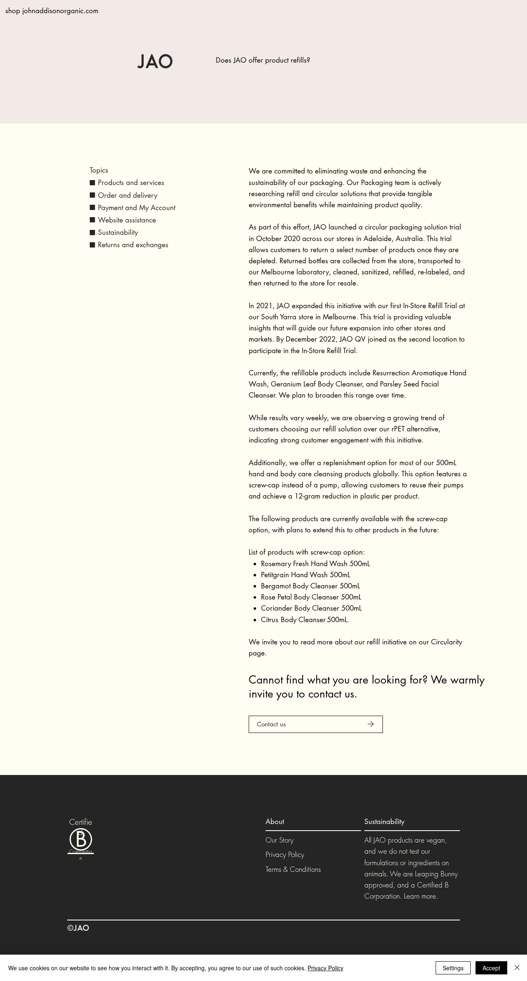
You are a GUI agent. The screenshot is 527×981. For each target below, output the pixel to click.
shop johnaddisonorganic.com (51, 10)
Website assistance (127, 220)
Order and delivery (127, 195)
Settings (453, 968)
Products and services (131, 182)
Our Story (280, 840)
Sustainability (118, 232)
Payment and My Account (136, 207)
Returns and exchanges (133, 244)
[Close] (517, 967)
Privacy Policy (285, 854)
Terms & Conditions (293, 869)
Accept (491, 968)
